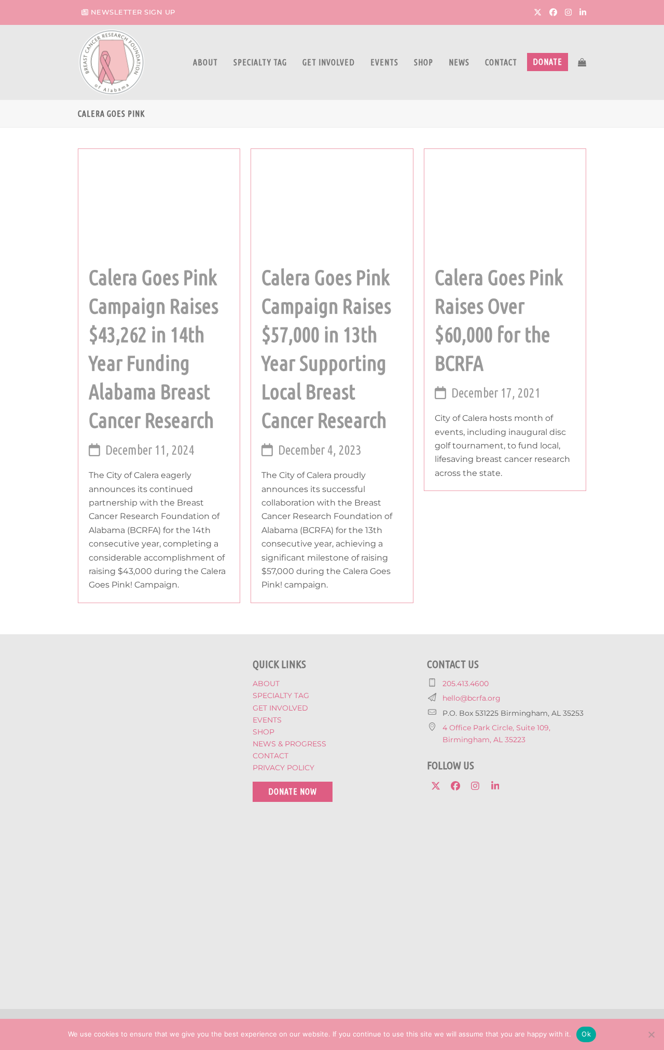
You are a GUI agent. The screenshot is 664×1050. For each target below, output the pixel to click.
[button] (582, 62)
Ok (586, 1034)
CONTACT (270, 755)
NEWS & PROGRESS (289, 743)
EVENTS (267, 720)
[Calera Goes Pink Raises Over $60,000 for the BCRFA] (505, 200)
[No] (651, 1034)
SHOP (263, 732)
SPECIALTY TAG (281, 695)
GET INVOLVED (280, 708)
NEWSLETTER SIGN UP (133, 12)
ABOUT (266, 683)
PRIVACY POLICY (283, 767)
